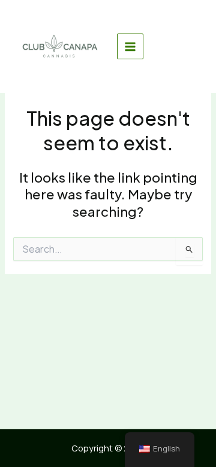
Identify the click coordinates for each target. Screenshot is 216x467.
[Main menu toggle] (130, 47)
